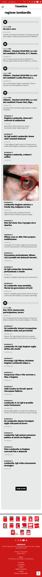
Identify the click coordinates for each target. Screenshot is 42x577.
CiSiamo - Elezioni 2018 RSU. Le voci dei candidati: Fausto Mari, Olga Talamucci (20, 102)
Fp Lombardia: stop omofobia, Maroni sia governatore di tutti (18, 286)
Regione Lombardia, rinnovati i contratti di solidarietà (18, 119)
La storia (21, 571)
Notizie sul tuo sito (21, 569)
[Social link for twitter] (29, 2)
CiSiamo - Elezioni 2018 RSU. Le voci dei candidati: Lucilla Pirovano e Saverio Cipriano (20, 77)
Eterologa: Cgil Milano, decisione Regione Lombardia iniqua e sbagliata (19, 362)
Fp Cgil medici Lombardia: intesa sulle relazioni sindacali (19, 137)
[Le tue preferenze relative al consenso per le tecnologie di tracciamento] (38, 573)
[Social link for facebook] (32, 2)
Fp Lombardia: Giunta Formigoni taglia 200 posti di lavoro (19, 422)
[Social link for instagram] (34, 2)
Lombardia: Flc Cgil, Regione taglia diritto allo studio (20, 347)
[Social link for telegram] (40, 2)
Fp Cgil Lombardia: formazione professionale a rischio (18, 270)
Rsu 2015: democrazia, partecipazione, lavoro (13, 311)
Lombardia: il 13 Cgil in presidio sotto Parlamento (18, 404)
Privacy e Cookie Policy (21, 573)
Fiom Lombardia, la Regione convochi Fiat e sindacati (17, 450)
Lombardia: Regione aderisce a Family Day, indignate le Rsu (18, 205)
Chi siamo (21, 562)
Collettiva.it (21, 544)
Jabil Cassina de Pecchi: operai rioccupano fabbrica (18, 390)
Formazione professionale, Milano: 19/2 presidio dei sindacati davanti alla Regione (20, 257)
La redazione (11, 2)
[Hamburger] (3, 7)
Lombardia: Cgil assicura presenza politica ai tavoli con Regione (20, 436)
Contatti (4, 2)
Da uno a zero (9, 29)
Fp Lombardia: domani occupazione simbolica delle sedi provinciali (20, 329)
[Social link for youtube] (37, 2)
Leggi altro (21, 489)
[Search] (25, 2)
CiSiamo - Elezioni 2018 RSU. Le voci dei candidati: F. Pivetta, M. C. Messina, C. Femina (20, 53)
